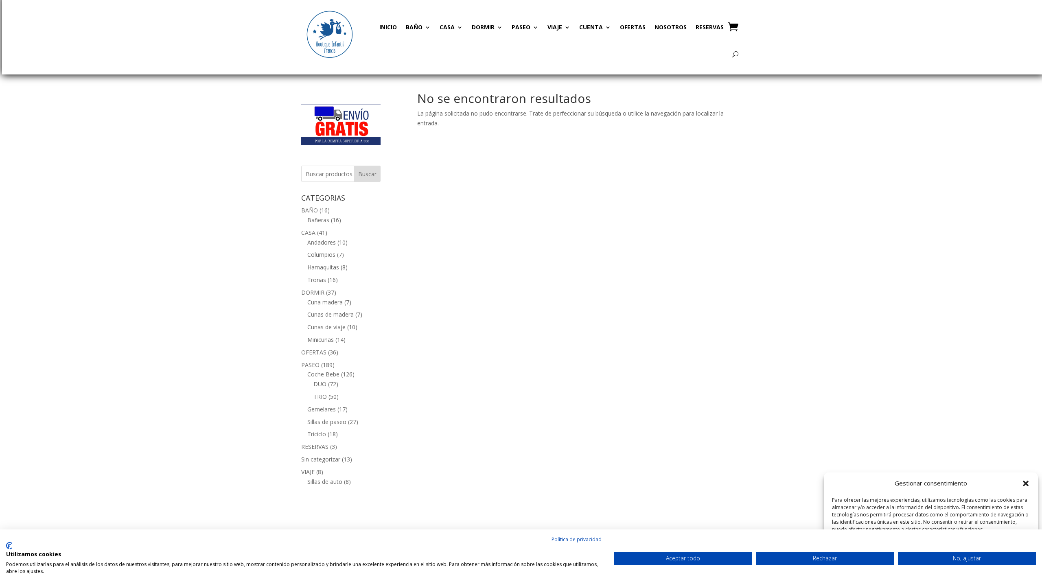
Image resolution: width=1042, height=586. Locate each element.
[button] (1026, 483)
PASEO (521, 27)
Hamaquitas (323, 267)
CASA (447, 27)
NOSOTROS (671, 27)
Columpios (321, 254)
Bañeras (318, 220)
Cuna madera (325, 302)
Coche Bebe (323, 374)
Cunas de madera (330, 314)
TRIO (320, 396)
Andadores (321, 242)
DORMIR (483, 27)
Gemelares (321, 409)
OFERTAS (633, 27)
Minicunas (320, 339)
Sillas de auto (324, 481)
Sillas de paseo (326, 422)
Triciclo (316, 434)
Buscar (367, 174)
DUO (319, 384)
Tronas (316, 280)
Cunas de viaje (326, 327)
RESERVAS (710, 27)
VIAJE (554, 27)
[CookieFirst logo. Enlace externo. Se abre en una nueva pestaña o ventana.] (9, 545)
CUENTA (591, 27)
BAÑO (414, 27)
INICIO (388, 27)
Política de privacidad (577, 539)
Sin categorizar (320, 459)
